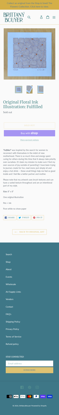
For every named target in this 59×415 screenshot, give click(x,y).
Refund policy (12, 344)
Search (9, 254)
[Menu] (54, 17)
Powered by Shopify (39, 406)
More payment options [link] (29, 140)
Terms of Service (13, 336)
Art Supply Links (13, 291)
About (8, 269)
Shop (8, 262)
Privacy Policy (12, 329)
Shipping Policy (13, 321)
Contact (9, 306)
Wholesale (11, 284)
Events (9, 277)
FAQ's (8, 314)
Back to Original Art (32, 232)
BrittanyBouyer (25, 406)
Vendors (9, 299)
